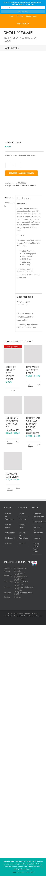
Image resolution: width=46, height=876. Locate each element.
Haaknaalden (9, 538)
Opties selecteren (30, 385)
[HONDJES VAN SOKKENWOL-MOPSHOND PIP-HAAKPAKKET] (13, 405)
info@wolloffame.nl (25, 587)
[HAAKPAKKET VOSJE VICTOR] (13, 461)
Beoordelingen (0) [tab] (9, 204)
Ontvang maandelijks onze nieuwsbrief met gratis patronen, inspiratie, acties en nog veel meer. (23, 3)
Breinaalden (9, 533)
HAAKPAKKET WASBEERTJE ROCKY (32, 370)
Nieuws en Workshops (9, 516)
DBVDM (23, 616)
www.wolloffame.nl (25, 592)
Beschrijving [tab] (9, 197)
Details (13, 391)
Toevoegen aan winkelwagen (21, 173)
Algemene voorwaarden (37, 515)
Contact (22, 543)
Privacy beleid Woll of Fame (36, 547)
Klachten (36, 538)
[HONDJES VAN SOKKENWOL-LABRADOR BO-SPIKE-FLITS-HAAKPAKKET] (33, 405)
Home (21, 514)
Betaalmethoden (37, 522)
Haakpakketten (21, 185)
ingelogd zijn (28, 324)
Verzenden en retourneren (37, 530)
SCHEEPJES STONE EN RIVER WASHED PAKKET (11, 373)
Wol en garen (8, 525)
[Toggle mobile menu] (41, 32)
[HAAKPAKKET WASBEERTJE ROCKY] (33, 354)
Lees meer (30, 872)
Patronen (9, 543)
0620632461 (23, 582)
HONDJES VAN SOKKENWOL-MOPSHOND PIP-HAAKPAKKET (12, 424)
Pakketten (32, 185)
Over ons (22, 519)
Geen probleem (18, 872)
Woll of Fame (22, 525)
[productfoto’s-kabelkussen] (23, 96)
